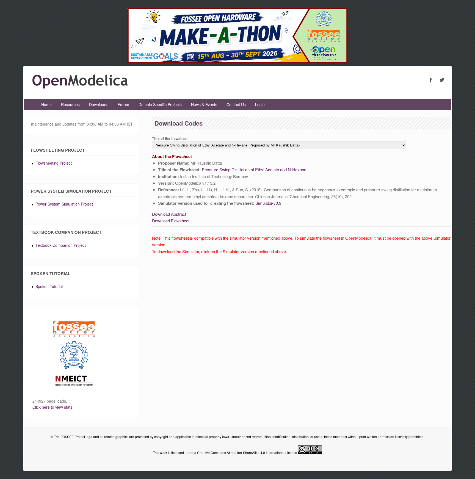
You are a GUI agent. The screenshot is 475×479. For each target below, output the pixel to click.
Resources (70, 104)
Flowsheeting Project (53, 163)
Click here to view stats (52, 407)
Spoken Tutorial (49, 286)
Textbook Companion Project (60, 245)
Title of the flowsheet (169, 138)
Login (260, 104)
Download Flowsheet (170, 220)
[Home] (80, 87)
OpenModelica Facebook (430, 79)
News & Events (204, 104)
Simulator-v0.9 (268, 203)
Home (46, 104)
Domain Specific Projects (160, 104)
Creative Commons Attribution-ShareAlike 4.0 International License (247, 452)
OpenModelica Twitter (441, 79)
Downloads (98, 104)
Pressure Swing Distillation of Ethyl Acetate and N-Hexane (254, 169)
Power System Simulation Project (64, 204)
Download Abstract (169, 214)
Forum (123, 104)
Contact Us (236, 104)
